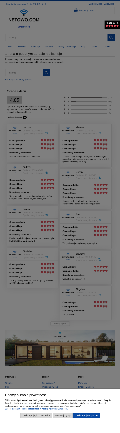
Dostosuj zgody (63, 415)
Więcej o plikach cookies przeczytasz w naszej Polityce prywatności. (36, 409)
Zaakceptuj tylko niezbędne (36, 415)
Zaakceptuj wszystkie (86, 415)
